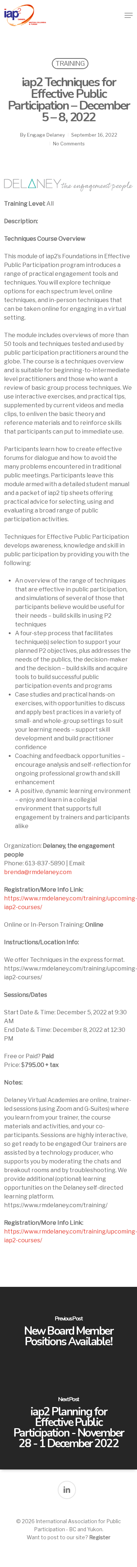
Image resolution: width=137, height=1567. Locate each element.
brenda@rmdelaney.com (38, 872)
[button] (129, 15)
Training (70, 63)
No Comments (69, 143)
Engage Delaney (46, 135)
